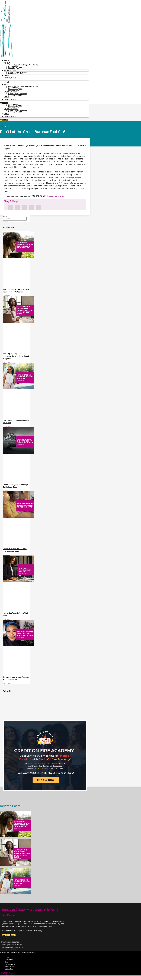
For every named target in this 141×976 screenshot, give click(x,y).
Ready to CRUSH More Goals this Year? (30, 909)
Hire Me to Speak (15, 106)
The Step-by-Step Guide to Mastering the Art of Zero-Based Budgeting (16, 356)
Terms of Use (9, 966)
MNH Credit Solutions (53, 196)
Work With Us (11, 109)
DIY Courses (10, 116)
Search (5, 216)
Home (6, 60)
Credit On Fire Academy (17, 110)
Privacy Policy (10, 964)
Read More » (6, 295)
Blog (6, 114)
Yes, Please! (9, 915)
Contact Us (9, 969)
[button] (32, 954)
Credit (6, 126)
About (7, 63)
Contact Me (13, 104)
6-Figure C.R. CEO (15, 112)
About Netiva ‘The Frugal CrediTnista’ (23, 65)
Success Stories (14, 107)
